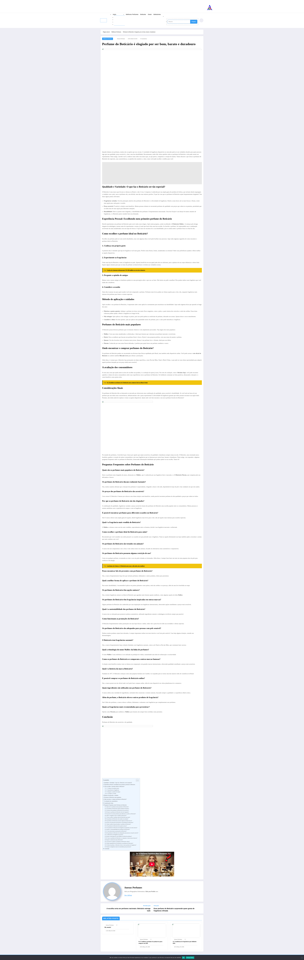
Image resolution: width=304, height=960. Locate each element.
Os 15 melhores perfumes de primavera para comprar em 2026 (150, 942)
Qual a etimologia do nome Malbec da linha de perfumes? (119, 836)
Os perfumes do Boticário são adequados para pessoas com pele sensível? (122, 832)
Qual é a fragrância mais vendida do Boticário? (117, 815)
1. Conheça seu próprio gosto (113, 788)
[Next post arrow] (201, 908)
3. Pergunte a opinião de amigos (113, 791)
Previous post (146, 905)
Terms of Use (119, 17)
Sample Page (119, 19)
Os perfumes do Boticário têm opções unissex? (117, 826)
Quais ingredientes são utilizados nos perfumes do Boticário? (120, 843)
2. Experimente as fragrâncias (113, 790)
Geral (149, 14)
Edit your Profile (150, 891)
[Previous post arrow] (102, 908)
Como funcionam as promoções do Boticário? (117, 831)
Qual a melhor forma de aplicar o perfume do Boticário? (119, 824)
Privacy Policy (119, 24)
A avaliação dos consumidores (110, 801)
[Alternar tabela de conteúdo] (136, 780)
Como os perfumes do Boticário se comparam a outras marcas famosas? (122, 838)
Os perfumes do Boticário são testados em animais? (117, 819)
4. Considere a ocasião (111, 793)
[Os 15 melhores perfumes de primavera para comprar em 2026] (152, 930)
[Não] (302, 958)
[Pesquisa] (166, 16)
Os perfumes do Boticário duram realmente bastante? (118, 808)
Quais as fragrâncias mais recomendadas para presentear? (119, 846)
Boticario (143, 14)
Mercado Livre (124, 355)
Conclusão (107, 848)
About (117, 22)
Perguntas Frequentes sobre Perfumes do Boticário (115, 805)
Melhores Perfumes (132, 14)
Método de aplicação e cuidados (111, 795)
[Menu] (103, 20)
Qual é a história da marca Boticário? (115, 839)
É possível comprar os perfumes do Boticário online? (118, 841)
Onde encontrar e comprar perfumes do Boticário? (115, 799)
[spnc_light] (201, 20)
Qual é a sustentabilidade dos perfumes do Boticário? (118, 829)
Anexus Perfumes (121, 38)
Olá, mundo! (107, 927)
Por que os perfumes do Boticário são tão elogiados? (118, 812)
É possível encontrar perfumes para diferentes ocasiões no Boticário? (121, 813)
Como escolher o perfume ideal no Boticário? (114, 786)
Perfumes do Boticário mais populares (112, 797)
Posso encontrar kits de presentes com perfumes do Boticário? (120, 822)
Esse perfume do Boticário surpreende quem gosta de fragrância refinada (174, 910)
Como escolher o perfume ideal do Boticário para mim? (118, 817)
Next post (156, 905)
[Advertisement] (149, 173)
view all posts (128, 895)
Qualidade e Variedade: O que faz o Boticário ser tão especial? (118, 782)
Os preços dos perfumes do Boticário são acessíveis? (118, 810)
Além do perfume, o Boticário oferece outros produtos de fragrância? (121, 845)
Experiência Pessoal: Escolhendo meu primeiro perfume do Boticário (119, 784)
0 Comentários (143, 38)
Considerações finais (108, 803)
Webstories (157, 14)
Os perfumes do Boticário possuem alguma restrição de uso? (119, 820)
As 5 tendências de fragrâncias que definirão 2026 (184, 942)
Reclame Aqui (182, 372)
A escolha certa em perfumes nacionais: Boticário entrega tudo (128, 910)
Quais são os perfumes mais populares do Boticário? (118, 806)
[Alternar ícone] (107, 20)
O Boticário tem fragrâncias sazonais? (115, 834)
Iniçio (114, 14)
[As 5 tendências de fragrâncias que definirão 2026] (186, 930)
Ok (183, 957)
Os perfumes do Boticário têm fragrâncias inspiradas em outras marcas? (122, 827)
